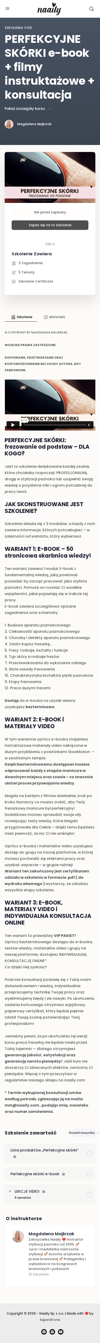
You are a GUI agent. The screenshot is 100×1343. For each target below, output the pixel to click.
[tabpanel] (50, 718)
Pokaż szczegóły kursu (25, 108)
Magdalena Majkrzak (51, 1234)
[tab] (21, 317)
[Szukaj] (91, 9)
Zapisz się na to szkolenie (50, 225)
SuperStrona (50, 1319)
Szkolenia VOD (18, 27)
